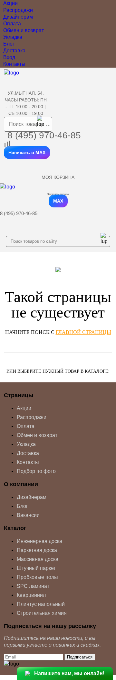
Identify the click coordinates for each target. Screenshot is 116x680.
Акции (10, 3)
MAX (58, 201)
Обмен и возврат (23, 30)
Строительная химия (42, 613)
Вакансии (28, 515)
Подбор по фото (36, 471)
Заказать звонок (58, 194)
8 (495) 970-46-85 (44, 135)
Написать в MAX (26, 152)
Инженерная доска (39, 541)
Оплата (12, 23)
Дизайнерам (18, 17)
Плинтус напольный (41, 604)
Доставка (14, 50)
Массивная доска (37, 559)
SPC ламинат (33, 586)
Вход (9, 57)
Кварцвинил (31, 595)
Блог (9, 44)
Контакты (14, 64)
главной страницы (83, 332)
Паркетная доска (37, 550)
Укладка (12, 37)
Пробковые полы (37, 577)
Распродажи (18, 10)
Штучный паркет (36, 568)
